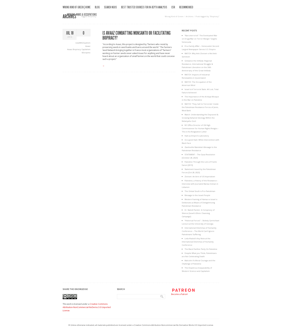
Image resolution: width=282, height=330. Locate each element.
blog (97, 7)
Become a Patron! (179, 294)
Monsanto (86, 52)
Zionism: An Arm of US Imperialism (200, 176)
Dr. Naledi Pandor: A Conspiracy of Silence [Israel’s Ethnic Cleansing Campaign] (198, 213)
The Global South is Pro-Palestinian (200, 191)
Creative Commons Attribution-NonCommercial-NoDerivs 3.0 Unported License (87, 307)
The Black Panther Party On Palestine (201, 249)
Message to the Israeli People (197, 195)
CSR (173, 7)
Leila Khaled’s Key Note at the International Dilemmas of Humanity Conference (198, 241)
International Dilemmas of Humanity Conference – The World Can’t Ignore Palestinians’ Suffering (199, 231)
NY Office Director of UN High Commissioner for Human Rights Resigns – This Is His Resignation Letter (200, 128)
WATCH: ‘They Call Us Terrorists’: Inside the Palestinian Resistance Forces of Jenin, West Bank (200, 107)
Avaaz (87, 46)
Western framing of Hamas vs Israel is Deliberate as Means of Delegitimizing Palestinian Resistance (199, 202)
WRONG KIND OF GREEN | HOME (77, 7)
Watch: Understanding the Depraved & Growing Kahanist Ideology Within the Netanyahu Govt (200, 117)
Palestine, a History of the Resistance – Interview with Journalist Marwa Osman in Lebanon (200, 183)
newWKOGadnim (82, 43)
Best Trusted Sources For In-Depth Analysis (144, 7)
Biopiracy (77, 49)
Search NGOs (110, 7)
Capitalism (85, 49)
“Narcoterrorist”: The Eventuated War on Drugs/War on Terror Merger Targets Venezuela (199, 38)
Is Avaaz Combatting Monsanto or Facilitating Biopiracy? (136, 35)
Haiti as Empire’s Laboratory (197, 136)
